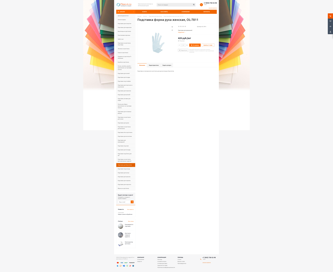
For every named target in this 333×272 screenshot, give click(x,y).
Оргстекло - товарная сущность (128, 234)
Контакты (206, 11)
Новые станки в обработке (125, 214)
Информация (161, 257)
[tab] (181, 32)
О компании (186, 11)
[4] (184, 26)
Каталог (122, 11)
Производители (182, 263)
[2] (180, 26)
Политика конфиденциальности (166, 267)
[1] (179, 26)
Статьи (179, 259)
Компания (140, 257)
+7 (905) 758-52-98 (210, 3)
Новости (139, 261)
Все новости (130, 209)
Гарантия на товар (162, 265)
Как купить (164, 11)
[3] (182, 26)
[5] (185, 26)
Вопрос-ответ (181, 261)
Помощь (180, 257)
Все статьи (131, 221)
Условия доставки (162, 263)
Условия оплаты (161, 261)
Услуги (144, 11)
